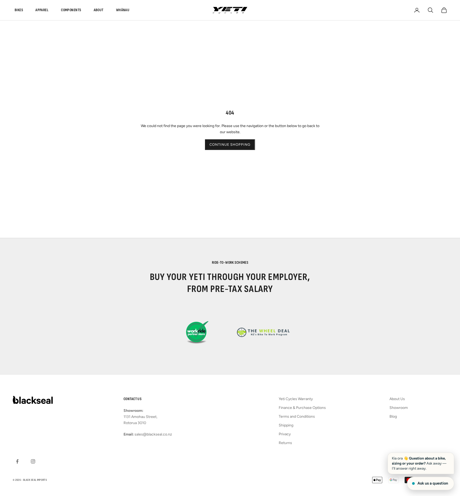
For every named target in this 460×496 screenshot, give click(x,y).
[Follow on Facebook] (17, 461)
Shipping (286, 425)
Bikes (19, 10)
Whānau (123, 10)
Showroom (398, 407)
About (99, 10)
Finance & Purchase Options (302, 407)
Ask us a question (432, 483)
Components (71, 10)
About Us (397, 399)
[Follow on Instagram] (33, 461)
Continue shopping (230, 145)
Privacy (285, 434)
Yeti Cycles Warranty (296, 399)
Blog (393, 416)
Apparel (41, 10)
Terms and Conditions (297, 416)
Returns (285, 443)
